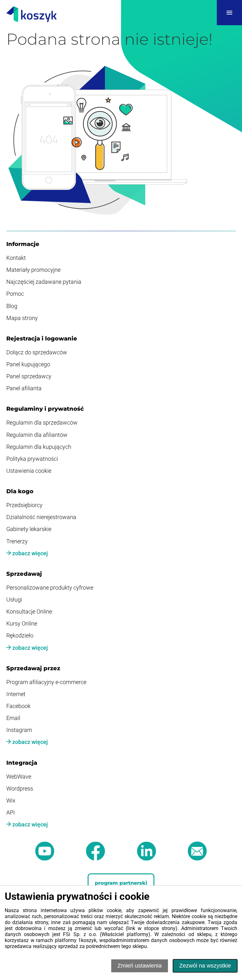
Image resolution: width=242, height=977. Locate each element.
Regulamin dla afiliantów (36, 435)
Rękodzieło (19, 635)
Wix (10, 800)
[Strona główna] (31, 14)
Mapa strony (22, 318)
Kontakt (16, 258)
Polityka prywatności (32, 459)
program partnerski (121, 883)
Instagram (19, 730)
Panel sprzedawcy (28, 376)
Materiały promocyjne (33, 270)
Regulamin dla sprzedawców (42, 423)
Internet (16, 694)
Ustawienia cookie (28, 471)
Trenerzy (17, 541)
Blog (11, 306)
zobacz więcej (29, 553)
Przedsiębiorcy (24, 505)
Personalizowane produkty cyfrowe (49, 588)
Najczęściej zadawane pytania (43, 282)
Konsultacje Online (29, 611)
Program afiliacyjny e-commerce (46, 682)
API (10, 812)
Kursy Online (21, 623)
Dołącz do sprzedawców (36, 352)
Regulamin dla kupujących (38, 447)
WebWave (18, 777)
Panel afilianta (24, 388)
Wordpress (19, 789)
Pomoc (15, 294)
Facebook (18, 706)
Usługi (14, 600)
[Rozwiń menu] (229, 12)
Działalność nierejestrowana (41, 517)
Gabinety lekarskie (28, 529)
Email (13, 718)
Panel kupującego (28, 364)
